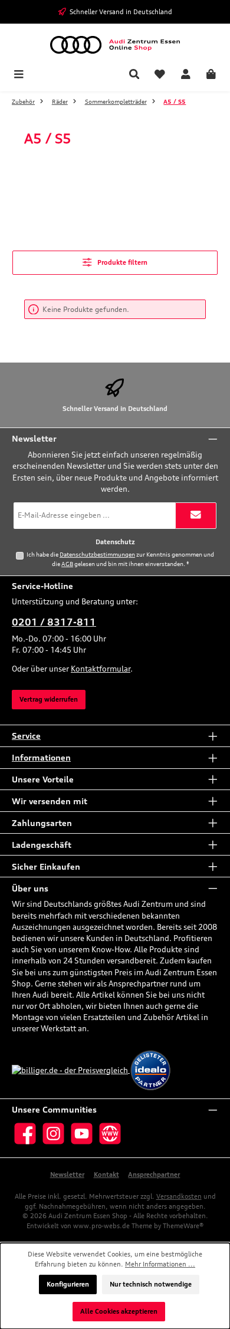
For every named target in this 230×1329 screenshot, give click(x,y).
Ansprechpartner (154, 1174)
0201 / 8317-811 (54, 622)
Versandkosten (179, 1196)
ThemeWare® (183, 1226)
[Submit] (195, 515)
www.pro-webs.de (101, 1226)
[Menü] (19, 75)
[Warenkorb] (211, 75)
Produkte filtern (121, 262)
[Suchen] (134, 75)
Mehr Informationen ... (160, 1264)
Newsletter (67, 1174)
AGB (67, 563)
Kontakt (106, 1174)
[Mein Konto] (186, 75)
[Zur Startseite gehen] (115, 45)
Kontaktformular (100, 668)
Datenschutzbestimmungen (97, 554)
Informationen (41, 757)
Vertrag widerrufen (48, 699)
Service (26, 736)
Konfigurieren (68, 1284)
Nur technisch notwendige (151, 1284)
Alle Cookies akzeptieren (118, 1311)
